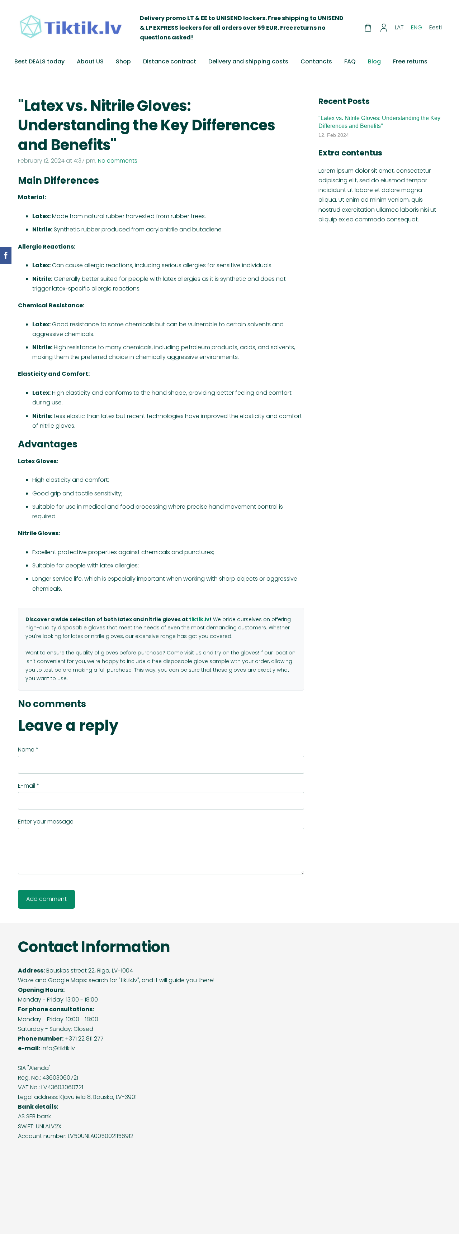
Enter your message (46, 821)
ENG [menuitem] (416, 27)
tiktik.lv (199, 619)
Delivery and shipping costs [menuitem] (248, 61)
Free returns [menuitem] (410, 61)
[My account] (384, 28)
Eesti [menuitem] (435, 27)
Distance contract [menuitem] (169, 61)
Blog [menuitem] (374, 61)
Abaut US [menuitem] (90, 61)
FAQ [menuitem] (350, 61)
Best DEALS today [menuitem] (39, 61)
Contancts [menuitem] (316, 61)
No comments (117, 161)
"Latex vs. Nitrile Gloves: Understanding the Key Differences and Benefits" (379, 122)
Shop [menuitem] (123, 61)
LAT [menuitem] (399, 27)
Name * (28, 749)
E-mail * (28, 786)
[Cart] (368, 28)
